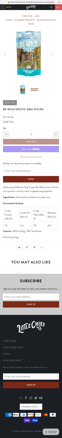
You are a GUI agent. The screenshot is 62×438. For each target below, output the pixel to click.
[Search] (51, 7)
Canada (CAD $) (29, 406)
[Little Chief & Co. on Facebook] (26, 398)
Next (37, 16)
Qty (4, 128)
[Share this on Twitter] (19, 247)
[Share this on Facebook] (27, 247)
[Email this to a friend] (42, 247)
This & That (8, 117)
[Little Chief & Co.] (31, 7)
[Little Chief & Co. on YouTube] (41, 398)
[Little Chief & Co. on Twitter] (36, 398)
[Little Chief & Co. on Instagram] (31, 398)
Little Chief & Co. (27, 431)
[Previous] (5, 54)
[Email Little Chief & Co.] (21, 398)
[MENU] (1, 7)
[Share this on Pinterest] (34, 247)
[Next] (51, 54)
